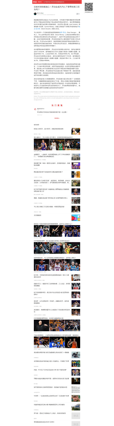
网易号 (40, 2)
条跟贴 (56, 118)
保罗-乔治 (62, 32)
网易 (34, 2)
